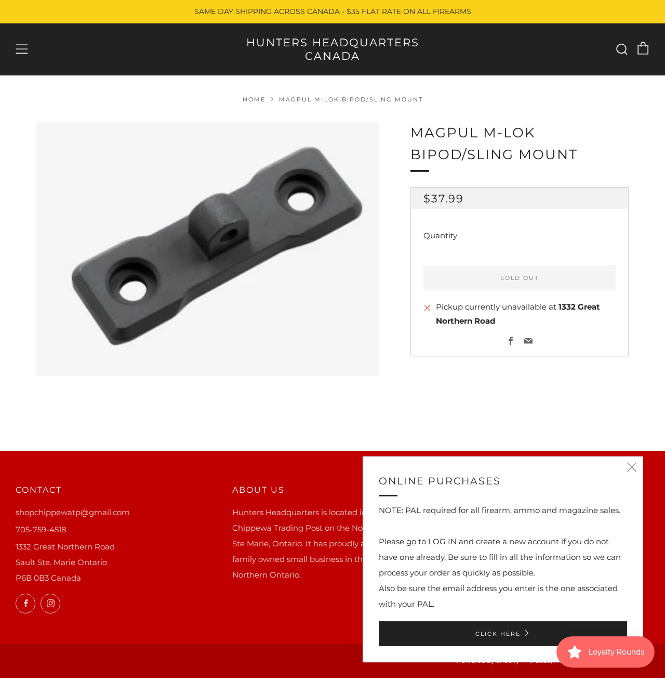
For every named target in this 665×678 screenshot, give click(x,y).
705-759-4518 (41, 529)
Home (254, 99)
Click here (498, 633)
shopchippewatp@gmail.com (73, 512)
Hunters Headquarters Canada (332, 49)
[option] (207, 249)
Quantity (440, 236)
